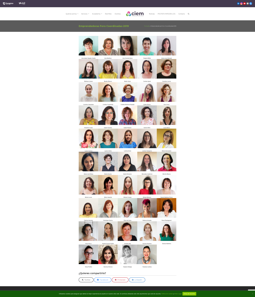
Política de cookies (167, 294)
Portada (147, 26)
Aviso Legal (178, 294)
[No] (253, 294)
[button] (188, 13)
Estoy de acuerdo (189, 294)
